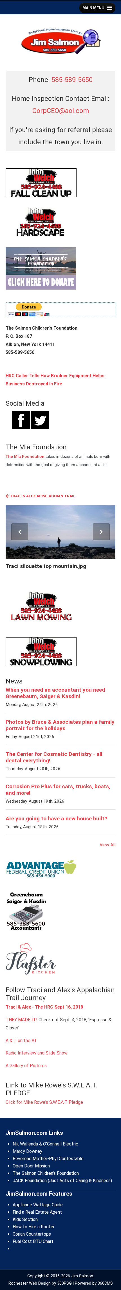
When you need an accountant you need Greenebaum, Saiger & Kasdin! (55, 693)
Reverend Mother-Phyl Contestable (48, 1158)
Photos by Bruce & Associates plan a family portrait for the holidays (60, 725)
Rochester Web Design (29, 1283)
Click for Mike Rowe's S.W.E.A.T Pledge (44, 1102)
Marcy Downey (27, 1151)
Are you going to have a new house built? (56, 818)
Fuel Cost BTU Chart (33, 1241)
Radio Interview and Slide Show (37, 1053)
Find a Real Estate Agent (37, 1212)
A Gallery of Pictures (26, 1065)
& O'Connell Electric (58, 1144)
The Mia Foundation (25, 456)
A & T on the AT (21, 1040)
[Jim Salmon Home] (60, 41)
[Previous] (19, 531)
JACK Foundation (30, 1180)
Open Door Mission (31, 1166)
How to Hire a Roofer (34, 1226)
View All (107, 844)
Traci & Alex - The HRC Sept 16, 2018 (44, 1007)
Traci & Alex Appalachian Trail (42, 496)
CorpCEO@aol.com (60, 111)
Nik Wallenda (25, 1144)
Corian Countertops (32, 1234)
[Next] (101, 531)
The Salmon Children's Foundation (46, 1173)
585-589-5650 (72, 80)
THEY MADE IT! (21, 1019)
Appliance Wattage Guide (38, 1204)
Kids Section (25, 1219)
